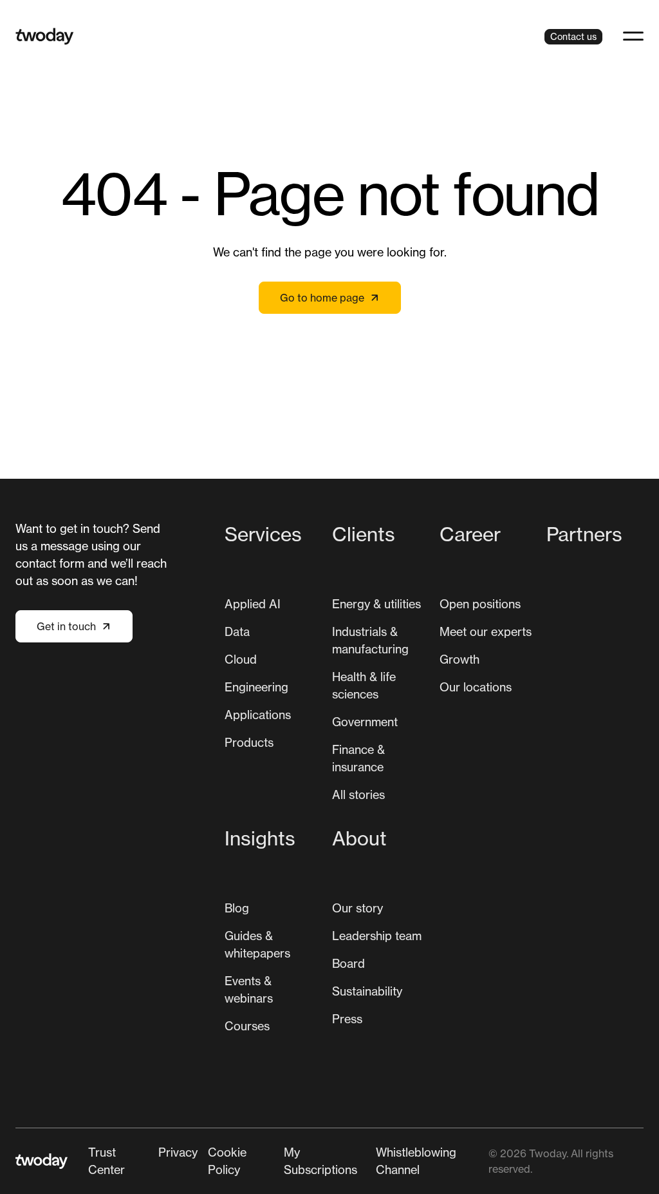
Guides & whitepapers (257, 944)
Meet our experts (486, 631)
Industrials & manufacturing (370, 640)
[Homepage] (44, 36)
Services (263, 534)
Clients (363, 534)
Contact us (573, 36)
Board (348, 963)
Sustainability (367, 991)
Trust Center (106, 1161)
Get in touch (66, 626)
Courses (247, 1026)
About (359, 838)
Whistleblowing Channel (416, 1161)
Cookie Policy (227, 1161)
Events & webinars (249, 989)
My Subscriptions (320, 1161)
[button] (633, 36)
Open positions (480, 604)
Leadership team (377, 936)
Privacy (178, 1152)
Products (249, 742)
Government (365, 722)
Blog (237, 908)
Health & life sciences (364, 685)
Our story (357, 908)
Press (347, 1019)
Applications (258, 715)
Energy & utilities (376, 604)
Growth (459, 659)
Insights (260, 838)
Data (237, 631)
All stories (358, 794)
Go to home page (322, 297)
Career (470, 534)
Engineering (256, 687)
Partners (584, 534)
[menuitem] (273, 667)
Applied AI (253, 604)
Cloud (241, 659)
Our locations (476, 687)
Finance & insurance (358, 758)
